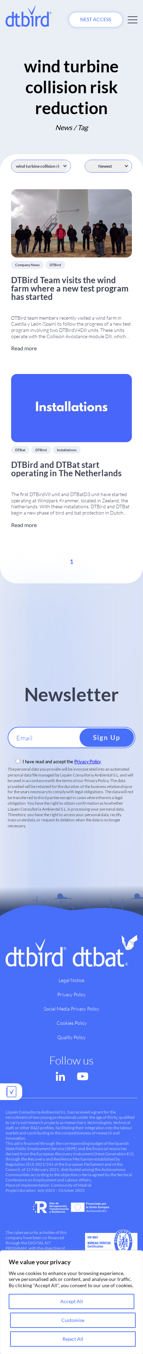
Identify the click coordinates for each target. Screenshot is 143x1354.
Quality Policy (71, 1037)
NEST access (95, 19)
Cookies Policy (72, 1023)
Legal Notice (71, 980)
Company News (27, 265)
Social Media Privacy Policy (71, 1009)
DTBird (55, 265)
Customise (72, 1320)
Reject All (72, 1339)
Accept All (71, 1301)
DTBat (20, 450)
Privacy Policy (87, 761)
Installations (66, 450)
